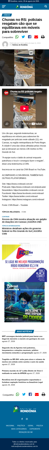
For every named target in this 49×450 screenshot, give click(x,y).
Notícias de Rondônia (20, 45)
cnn (24, 212)
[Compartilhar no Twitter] (23, 37)
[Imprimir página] (43, 37)
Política (21, 426)
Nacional (10, 426)
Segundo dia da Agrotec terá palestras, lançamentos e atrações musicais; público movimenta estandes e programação (20, 350)
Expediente (35, 429)
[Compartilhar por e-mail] (36, 37)
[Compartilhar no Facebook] (29, 37)
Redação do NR (26, 432)
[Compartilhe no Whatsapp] (16, 37)
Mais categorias (19, 429)
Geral (30, 426)
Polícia (39, 426)
